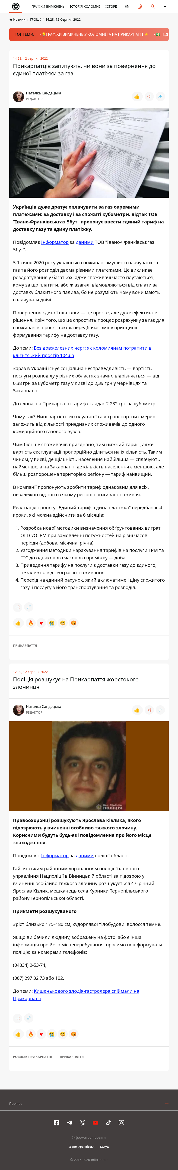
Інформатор (55, 242)
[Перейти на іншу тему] (140, 6)
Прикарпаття (25, 645)
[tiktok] (108, 1122)
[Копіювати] (160, 96)
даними (85, 242)
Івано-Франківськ (81, 1147)
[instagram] (121, 1122)
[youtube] (95, 1122)
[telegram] (69, 1122)
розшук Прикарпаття (32, 1056)
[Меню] (166, 6)
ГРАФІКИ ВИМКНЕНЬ (48, 6)
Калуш (105, 1147)
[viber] (82, 1122)
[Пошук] (153, 6)
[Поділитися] (149, 96)
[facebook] (56, 1122)
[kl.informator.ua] (15, 6)
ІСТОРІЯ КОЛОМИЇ (85, 6)
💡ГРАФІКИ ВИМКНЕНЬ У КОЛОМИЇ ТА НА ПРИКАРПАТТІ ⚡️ (95, 34)
